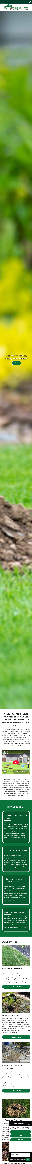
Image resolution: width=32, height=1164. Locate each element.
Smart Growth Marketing (19, 1159)
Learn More (16, 986)
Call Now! (16, 363)
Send (28, 1159)
